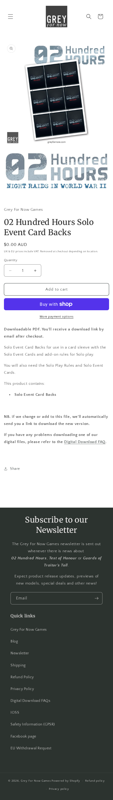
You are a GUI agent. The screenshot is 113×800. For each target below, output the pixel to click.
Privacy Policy (22, 689)
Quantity (10, 260)
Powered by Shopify (66, 780)
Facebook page (23, 736)
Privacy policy (59, 789)
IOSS (15, 712)
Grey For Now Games (29, 630)
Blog (14, 641)
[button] (10, 16)
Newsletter (20, 653)
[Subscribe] (96, 598)
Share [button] (15, 469)
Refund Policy (22, 677)
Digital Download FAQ (84, 442)
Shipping (18, 665)
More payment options (57, 316)
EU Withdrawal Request (31, 748)
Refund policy (95, 780)
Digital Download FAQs (30, 701)
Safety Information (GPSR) (33, 724)
